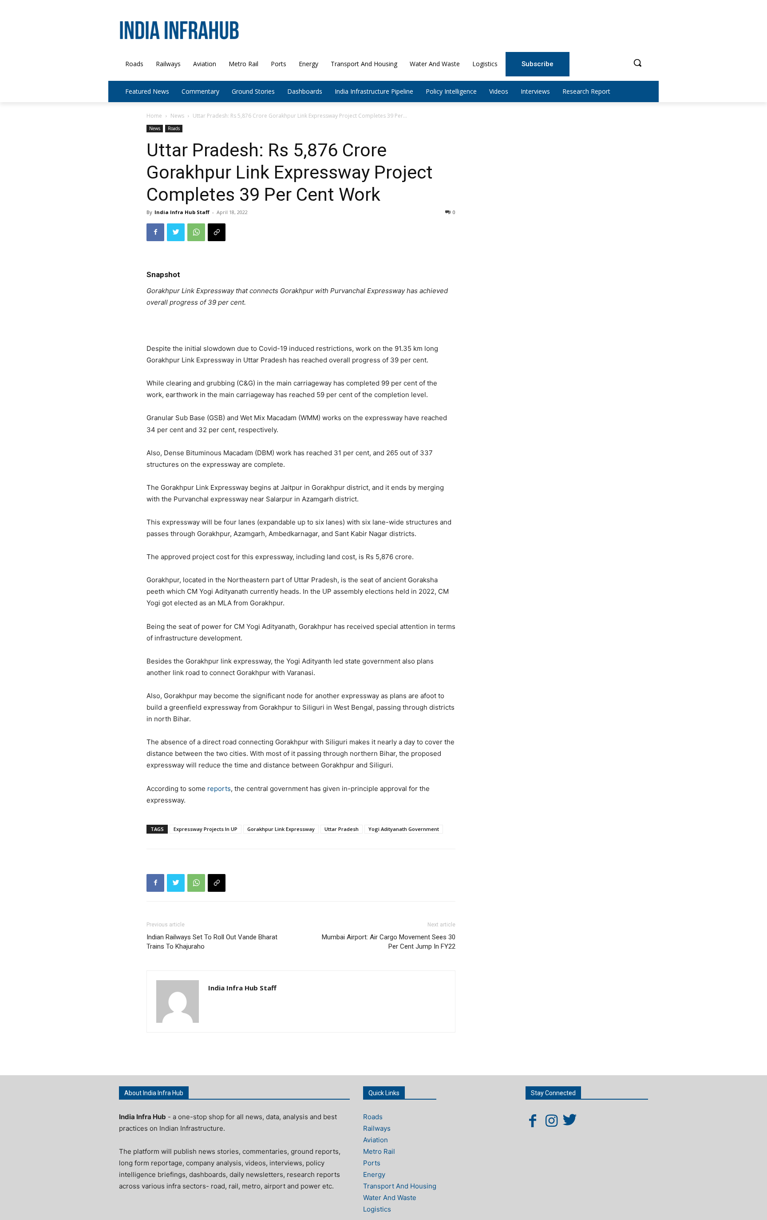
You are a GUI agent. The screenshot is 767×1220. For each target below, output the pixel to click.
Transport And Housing (399, 1186)
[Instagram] (551, 1120)
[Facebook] (155, 232)
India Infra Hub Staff (182, 212)
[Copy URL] (216, 232)
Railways (377, 1128)
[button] (637, 62)
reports (219, 788)
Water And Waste (389, 1197)
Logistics (377, 1209)
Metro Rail (379, 1151)
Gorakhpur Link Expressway (281, 829)
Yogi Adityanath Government (403, 829)
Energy (374, 1174)
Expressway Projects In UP (205, 829)
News (177, 115)
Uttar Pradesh (341, 829)
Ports (371, 1163)
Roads (174, 128)
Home (154, 115)
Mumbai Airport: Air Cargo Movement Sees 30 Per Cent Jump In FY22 (388, 941)
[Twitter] (176, 232)
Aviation (375, 1140)
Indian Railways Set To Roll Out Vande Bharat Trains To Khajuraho (211, 941)
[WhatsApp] (196, 232)
